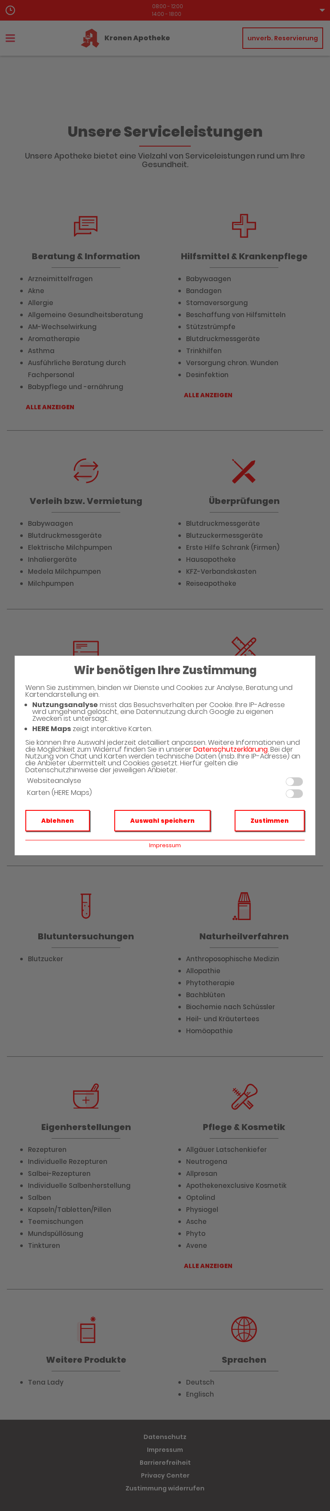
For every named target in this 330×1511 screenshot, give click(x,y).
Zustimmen (270, 820)
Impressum (165, 845)
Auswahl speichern (162, 820)
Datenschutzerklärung (230, 749)
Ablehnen (57, 820)
